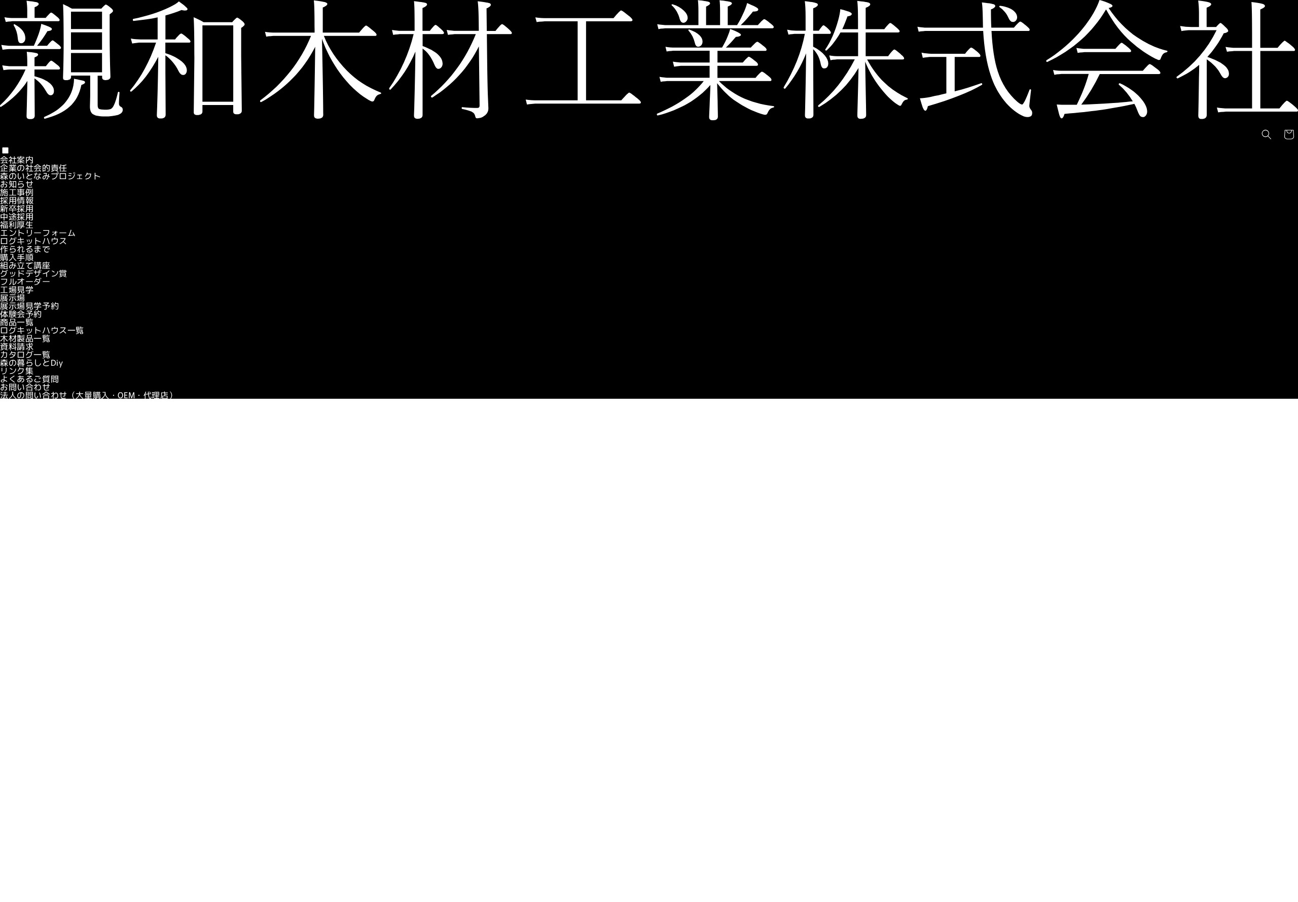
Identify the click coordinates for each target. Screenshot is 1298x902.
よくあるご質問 (29, 378)
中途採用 (16, 216)
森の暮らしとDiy (31, 362)
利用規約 (16, 880)
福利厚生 (16, 224)
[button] (1266, 134)
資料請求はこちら (33, 575)
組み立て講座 (25, 265)
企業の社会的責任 (33, 167)
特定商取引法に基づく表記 (50, 856)
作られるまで (25, 248)
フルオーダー (25, 281)
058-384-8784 (27, 611)
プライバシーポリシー (42, 848)
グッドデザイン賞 (33, 273)
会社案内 (16, 159)
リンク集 (16, 370)
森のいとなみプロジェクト (50, 175)
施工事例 (16, 192)
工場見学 (16, 289)
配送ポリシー (25, 888)
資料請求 (16, 346)
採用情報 (16, 200)
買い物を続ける (649, 523)
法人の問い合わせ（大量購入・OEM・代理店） (88, 395)
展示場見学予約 (29, 305)
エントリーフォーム (38, 232)
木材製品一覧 (25, 338)
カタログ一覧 (25, 354)
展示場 (12, 297)
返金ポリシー (25, 872)
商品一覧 (16, 322)
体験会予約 (21, 313)
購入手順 (16, 257)
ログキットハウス (33, 240)
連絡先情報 (21, 864)
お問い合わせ (25, 386)
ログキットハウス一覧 (42, 330)
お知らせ (16, 184)
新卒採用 (16, 208)
